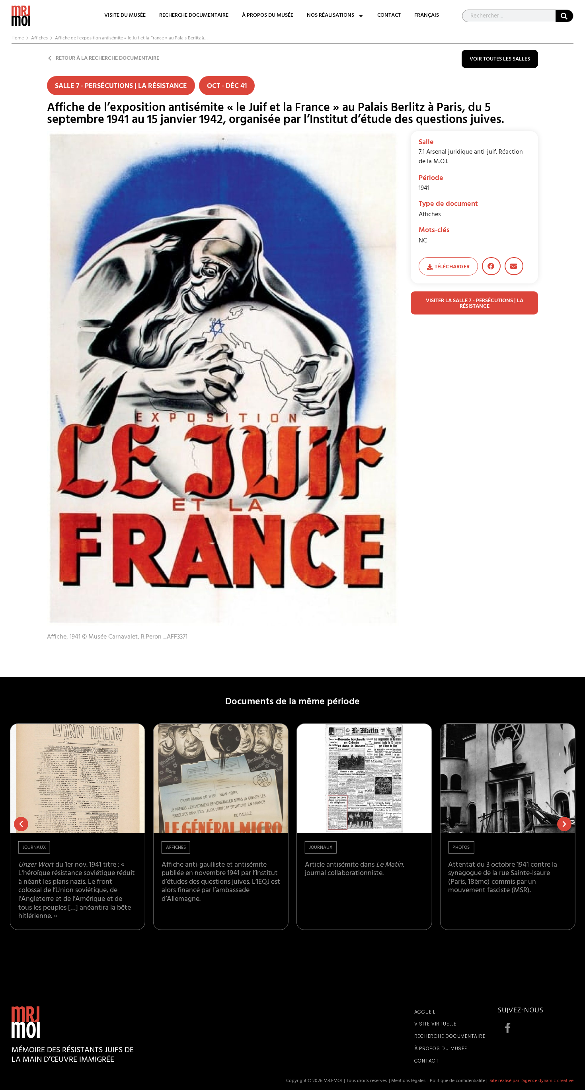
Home (18, 38)
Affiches (39, 38)
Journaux (34, 848)
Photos (461, 848)
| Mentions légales (407, 1081)
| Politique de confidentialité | (457, 1081)
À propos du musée (267, 16)
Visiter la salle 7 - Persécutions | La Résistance (474, 304)
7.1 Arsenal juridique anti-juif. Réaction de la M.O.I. (471, 157)
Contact (389, 16)
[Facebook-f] (508, 1028)
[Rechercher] (564, 16)
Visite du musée (125, 16)
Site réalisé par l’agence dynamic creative (531, 1081)
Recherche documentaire (193, 16)
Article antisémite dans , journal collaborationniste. (354, 870)
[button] (491, 266)
